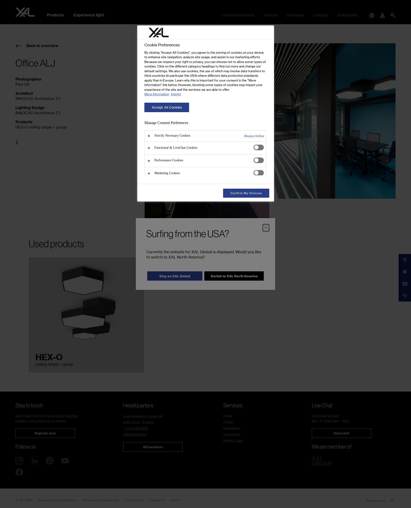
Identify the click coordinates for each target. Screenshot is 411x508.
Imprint (176, 94)
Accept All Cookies (167, 107)
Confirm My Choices (246, 193)
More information (156, 94)
